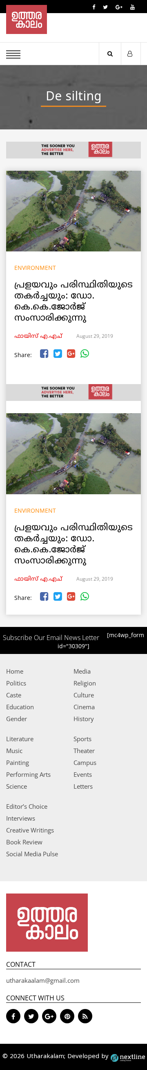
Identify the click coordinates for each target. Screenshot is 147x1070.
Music (14, 751)
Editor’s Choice (26, 806)
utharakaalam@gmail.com (43, 980)
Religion (85, 683)
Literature (19, 739)
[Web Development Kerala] (128, 1057)
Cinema (84, 707)
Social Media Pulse (32, 854)
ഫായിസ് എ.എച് (38, 336)
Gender (16, 719)
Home (14, 671)
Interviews (20, 818)
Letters (83, 786)
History (84, 719)
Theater (84, 751)
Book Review (24, 842)
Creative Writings (30, 830)
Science (16, 786)
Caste (13, 695)
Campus (85, 762)
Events (83, 774)
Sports (82, 739)
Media (82, 671)
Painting (17, 762)
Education (20, 707)
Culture (84, 695)
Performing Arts (28, 774)
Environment (35, 267)
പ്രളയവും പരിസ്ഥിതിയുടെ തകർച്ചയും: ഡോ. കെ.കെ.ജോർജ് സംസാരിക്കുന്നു (73, 302)
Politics (16, 683)
